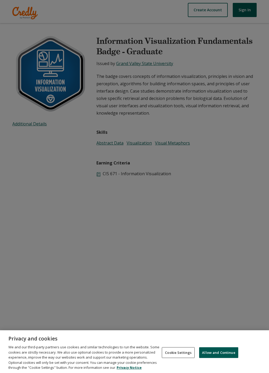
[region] (134, 351)
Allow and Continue (218, 352)
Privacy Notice (129, 367)
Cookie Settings (178, 352)
